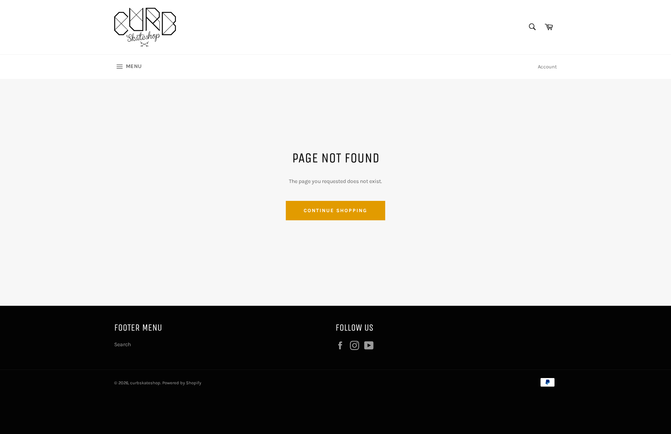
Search (122, 344)
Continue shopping (335, 210)
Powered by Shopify (181, 382)
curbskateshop (145, 382)
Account (547, 67)
